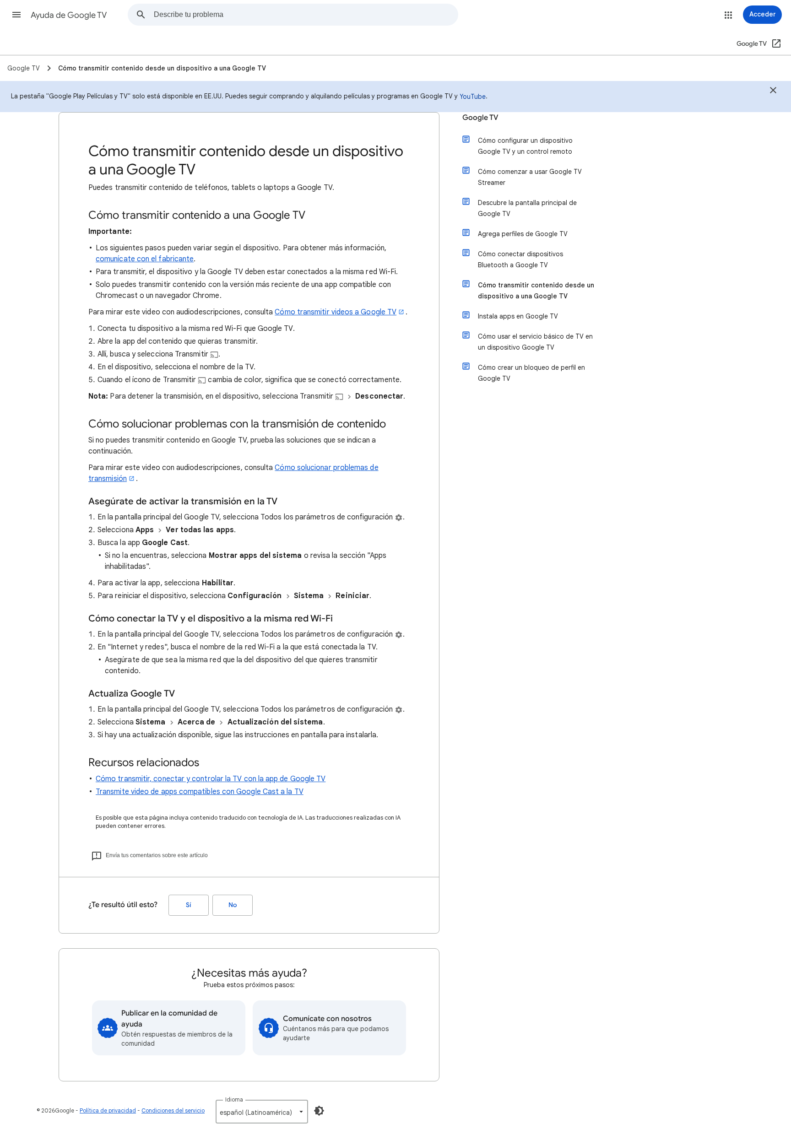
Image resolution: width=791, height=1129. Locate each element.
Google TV (480, 117)
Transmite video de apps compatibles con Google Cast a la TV (199, 791)
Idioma (234, 1099)
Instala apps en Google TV (518, 316)
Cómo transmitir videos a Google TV (335, 312)
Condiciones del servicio (173, 1110)
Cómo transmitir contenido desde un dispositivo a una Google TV (536, 290)
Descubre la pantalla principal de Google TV (527, 208)
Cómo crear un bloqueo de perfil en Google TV (531, 373)
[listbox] (262, 1112)
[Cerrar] (773, 92)
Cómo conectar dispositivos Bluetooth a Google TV (520, 259)
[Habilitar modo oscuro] (319, 1111)
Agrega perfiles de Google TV (523, 234)
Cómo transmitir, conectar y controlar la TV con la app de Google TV (210, 778)
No (232, 905)
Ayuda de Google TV (69, 15)
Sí (188, 905)
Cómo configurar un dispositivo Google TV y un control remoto (525, 146)
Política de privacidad (108, 1110)
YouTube (473, 96)
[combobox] (306, 14)
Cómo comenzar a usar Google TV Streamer (530, 177)
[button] (16, 15)
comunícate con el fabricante (145, 259)
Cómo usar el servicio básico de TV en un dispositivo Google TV (535, 341)
